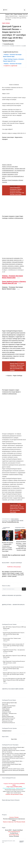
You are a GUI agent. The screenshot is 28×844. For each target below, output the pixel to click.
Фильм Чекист (5, 714)
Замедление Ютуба (6, 711)
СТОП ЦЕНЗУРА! (5, 710)
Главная (7, 14)
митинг (21, 520)
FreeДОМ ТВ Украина (7, 707)
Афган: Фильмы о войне (7, 719)
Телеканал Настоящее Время (8, 705)
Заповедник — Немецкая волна (9, 713)
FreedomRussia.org (9, 44)
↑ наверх (18, 277)
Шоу (12, 14)
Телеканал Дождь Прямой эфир (9, 702)
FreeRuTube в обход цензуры (14, 566)
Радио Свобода (18, 14)
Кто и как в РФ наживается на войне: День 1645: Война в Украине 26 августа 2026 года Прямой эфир (14, 680)
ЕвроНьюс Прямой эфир (8, 716)
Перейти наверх (21, 841)
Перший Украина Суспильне (8, 718)
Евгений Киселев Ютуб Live (8, 722)
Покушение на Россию (7, 721)
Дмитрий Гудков (15, 520)
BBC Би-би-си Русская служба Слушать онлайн (13, 768)
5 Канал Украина (6, 708)
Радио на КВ (5, 704)
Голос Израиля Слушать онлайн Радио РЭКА (12, 756)
